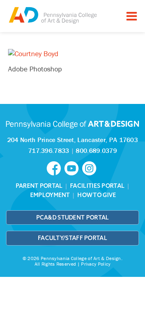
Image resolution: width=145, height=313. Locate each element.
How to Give (96, 195)
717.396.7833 (48, 150)
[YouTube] (73, 167)
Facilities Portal (97, 185)
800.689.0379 (96, 150)
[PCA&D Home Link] (52, 15)
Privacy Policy (95, 264)
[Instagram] (90, 167)
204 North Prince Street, (72, 140)
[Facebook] (55, 167)
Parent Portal (39, 185)
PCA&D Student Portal (72, 217)
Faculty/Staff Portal (72, 238)
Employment (50, 195)
